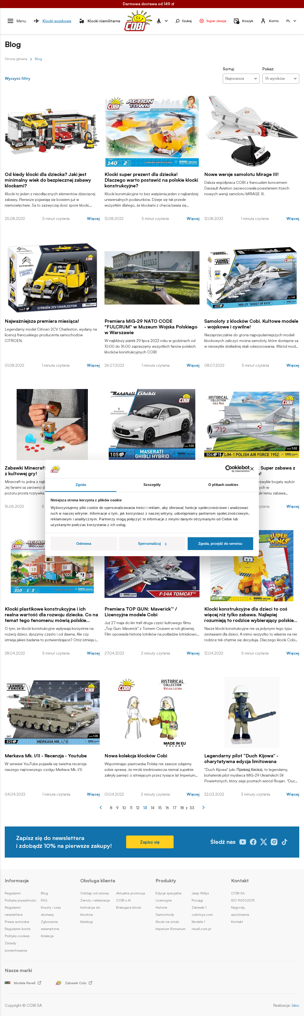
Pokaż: (268, 69)
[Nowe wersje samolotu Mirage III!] (251, 131)
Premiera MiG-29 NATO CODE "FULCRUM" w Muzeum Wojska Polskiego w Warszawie (150, 326)
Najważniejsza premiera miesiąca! (42, 321)
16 (167, 807)
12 (137, 807)
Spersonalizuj (149, 543)
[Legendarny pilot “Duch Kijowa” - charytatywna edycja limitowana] (251, 712)
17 (174, 807)
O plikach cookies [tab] (223, 485)
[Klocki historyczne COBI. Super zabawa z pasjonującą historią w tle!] (251, 424)
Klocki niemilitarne (104, 20)
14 (152, 807)
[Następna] (203, 807)
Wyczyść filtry (17, 78)
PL (288, 21)
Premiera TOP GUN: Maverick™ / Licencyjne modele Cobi (140, 611)
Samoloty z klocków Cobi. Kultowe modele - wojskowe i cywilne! (251, 324)
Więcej (93, 218)
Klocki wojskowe (57, 20)
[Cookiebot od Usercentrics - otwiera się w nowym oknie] (229, 469)
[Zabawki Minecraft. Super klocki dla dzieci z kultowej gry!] (52, 424)
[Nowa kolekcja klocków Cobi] (152, 712)
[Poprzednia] (100, 807)
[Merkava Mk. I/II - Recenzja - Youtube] (52, 712)
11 (131, 807)
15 (160, 807)
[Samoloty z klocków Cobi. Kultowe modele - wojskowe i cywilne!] (251, 277)
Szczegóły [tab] (152, 485)
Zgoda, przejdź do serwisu (220, 543)
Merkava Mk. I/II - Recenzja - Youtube (46, 756)
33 (192, 807)
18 (182, 807)
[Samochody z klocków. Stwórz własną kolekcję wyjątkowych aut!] (152, 424)
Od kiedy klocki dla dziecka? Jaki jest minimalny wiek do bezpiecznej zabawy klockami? (48, 180)
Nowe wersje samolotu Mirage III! (241, 174)
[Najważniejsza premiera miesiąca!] (52, 277)
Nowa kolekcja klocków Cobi (135, 756)
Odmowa (83, 543)
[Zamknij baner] (252, 469)
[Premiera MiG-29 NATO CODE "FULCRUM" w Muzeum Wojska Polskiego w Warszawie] (152, 277)
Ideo (295, 1005)
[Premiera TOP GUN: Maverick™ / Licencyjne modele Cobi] (152, 565)
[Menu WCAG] (162, 21)
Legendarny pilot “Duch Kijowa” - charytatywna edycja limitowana (241, 758)
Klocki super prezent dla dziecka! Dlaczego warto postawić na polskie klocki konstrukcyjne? (151, 180)
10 (124, 807)
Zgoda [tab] (81, 485)
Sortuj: (228, 69)
